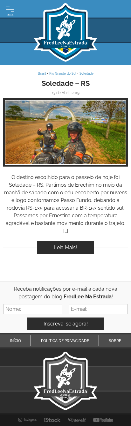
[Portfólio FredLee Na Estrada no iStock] (52, 420)
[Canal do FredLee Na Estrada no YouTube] (103, 420)
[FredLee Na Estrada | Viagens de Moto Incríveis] (65, 32)
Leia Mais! (65, 247)
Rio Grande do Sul (62, 73)
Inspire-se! (65, 132)
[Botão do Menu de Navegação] (10, 10)
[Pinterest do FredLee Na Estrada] (77, 420)
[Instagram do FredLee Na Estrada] (27, 420)
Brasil (42, 73)
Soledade (86, 73)
